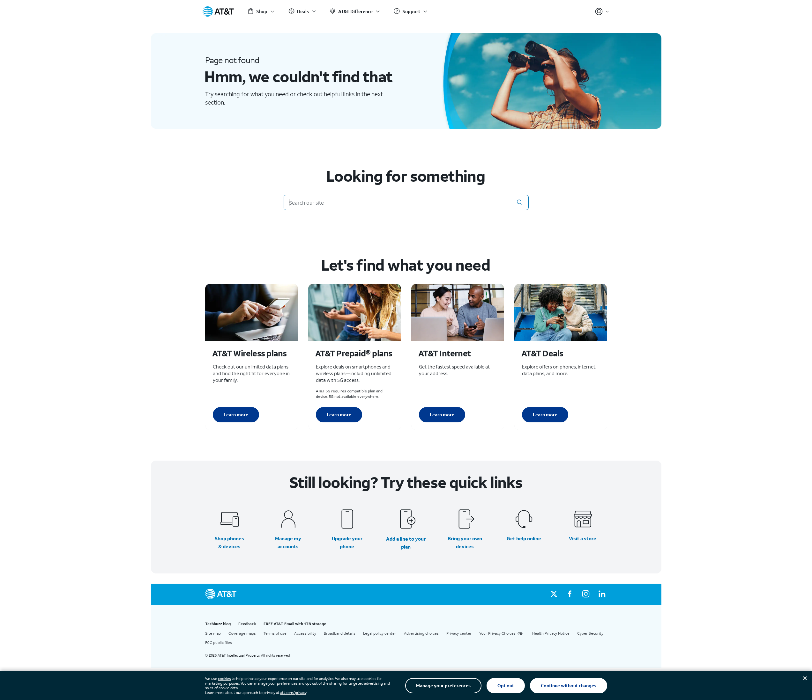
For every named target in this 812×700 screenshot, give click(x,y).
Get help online (524, 538)
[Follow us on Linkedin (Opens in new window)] (601, 594)
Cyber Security (590, 633)
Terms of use (275, 633)
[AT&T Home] (218, 11)
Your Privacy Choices (497, 633)
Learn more (236, 415)
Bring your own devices (465, 542)
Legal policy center (379, 633)
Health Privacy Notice (551, 633)
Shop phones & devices (229, 542)
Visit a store (582, 538)
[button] (520, 202)
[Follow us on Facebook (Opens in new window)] (569, 594)
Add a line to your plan (406, 543)
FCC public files (218, 642)
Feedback (247, 623)
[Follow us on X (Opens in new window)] (553, 594)
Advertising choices (421, 633)
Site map (213, 633)
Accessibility (305, 633)
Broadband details (339, 633)
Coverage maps (242, 633)
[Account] (602, 11)
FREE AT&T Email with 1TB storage (295, 623)
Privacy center (459, 633)
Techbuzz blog (218, 623)
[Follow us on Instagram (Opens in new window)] (585, 594)
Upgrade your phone (347, 542)
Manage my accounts (288, 542)
